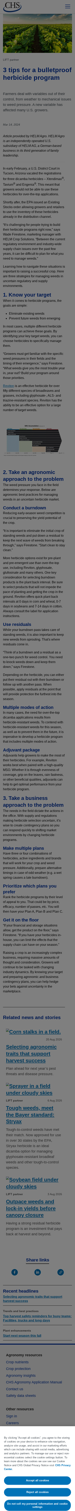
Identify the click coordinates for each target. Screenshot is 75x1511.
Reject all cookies (37, 1492)
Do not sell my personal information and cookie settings (37, 1505)
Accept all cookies (37, 1480)
